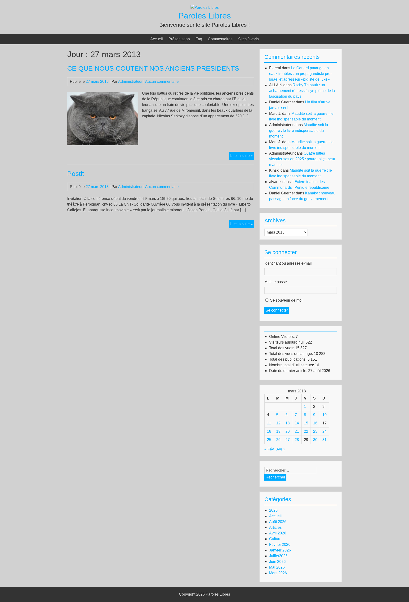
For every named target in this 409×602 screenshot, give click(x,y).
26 (278, 440)
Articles (275, 527)
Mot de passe (275, 282)
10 (324, 415)
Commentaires (220, 39)
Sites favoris (248, 39)
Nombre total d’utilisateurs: (292, 365)
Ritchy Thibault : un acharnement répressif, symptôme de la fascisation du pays (302, 90)
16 (315, 423)
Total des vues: (282, 348)
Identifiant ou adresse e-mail (288, 263)
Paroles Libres (204, 15)
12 (278, 423)
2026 (273, 510)
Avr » (280, 449)
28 (297, 440)
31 (324, 440)
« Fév (269, 449)
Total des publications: (288, 359)
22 (306, 431)
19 (278, 431)
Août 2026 (277, 522)
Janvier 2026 (280, 550)
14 (297, 423)
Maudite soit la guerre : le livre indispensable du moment (298, 130)
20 (287, 431)
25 (269, 440)
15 (306, 423)
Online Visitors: (282, 337)
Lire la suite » (242, 156)
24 (324, 431)
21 (297, 431)
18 (269, 431)
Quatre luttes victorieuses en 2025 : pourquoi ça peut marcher (302, 159)
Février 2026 (279, 544)
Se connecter (277, 310)
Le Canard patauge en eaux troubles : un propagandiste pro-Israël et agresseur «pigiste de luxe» (300, 73)
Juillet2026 (278, 556)
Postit (75, 173)
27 (287, 440)
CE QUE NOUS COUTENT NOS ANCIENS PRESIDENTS (153, 68)
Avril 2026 (277, 533)
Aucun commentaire (162, 81)
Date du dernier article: (288, 371)
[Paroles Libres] (205, 7)
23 (315, 431)
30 (315, 440)
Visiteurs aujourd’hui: (287, 342)
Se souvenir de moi (286, 300)
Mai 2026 (277, 567)
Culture (275, 539)
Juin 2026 (277, 562)
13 (287, 423)
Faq (199, 39)
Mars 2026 (278, 573)
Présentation (179, 39)
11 (269, 423)
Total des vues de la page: (291, 354)
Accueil (156, 39)
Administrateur (130, 81)
